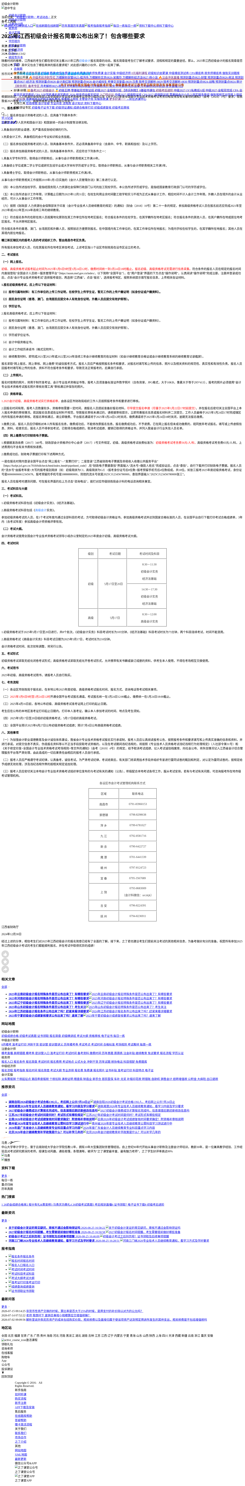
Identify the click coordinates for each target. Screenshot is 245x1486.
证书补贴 (111, 1070)
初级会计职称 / (27, 17)
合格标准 (109, 1044)
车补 (117, 1079)
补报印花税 (134, 1079)
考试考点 (85, 1044)
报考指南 (20, 1070)
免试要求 (154, 1053)
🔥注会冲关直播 (169, 77)
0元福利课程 (139, 73)
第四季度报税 (41, 1079)
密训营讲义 (56, 1044)
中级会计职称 (17, 19)
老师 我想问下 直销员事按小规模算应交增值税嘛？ (58, 1315)
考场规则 (122, 1044)
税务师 (13, 28)
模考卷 (30, 1053)
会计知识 (78, 103)
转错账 (146, 1079)
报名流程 (166, 1053)
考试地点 (68, 1061)
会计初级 (24, 100)
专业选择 (68, 1070)
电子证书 (107, 1035)
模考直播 (7, 1053)
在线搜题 (31, 103)
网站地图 (20, 1450)
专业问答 (56, 103)
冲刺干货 (33, 1044)
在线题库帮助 (23, 1415)
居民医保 (108, 1079)
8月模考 (6, 1044)
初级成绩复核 (103, 107)
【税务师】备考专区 (27, 86)
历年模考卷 (71, 1044)
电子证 (149, 1070)
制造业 (88, 1079)
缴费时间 (96, 1053)
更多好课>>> (117, 99)
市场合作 (20, 1437)
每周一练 (145, 1044)
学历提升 (14, 41)
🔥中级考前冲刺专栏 (42, 77)
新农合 (97, 1079)
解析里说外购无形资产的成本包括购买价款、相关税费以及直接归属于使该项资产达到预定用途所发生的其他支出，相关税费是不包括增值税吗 (116, 1319)
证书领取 (43, 1035)
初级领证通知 (64, 107)
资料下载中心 (92, 103)
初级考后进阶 (165, 90)
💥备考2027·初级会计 (40, 90)
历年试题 (105, 1061)
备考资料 (83, 1053)
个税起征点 (24, 1079)
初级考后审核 (120, 107)
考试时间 (97, 1044)
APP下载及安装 (25, 1407)
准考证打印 (19, 1044)
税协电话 (117, 1061)
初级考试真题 (28, 1035)
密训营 (44, 1044)
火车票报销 (9, 1079)
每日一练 (119, 1035)
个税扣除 (56, 1079)
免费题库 (141, 1061)
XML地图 (21, 1454)
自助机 (156, 1079)
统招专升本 (16, 57)
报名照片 (99, 1070)
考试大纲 (83, 1035)
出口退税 (212, 1079)
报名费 (79, 1070)
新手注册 (20, 1403)
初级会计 (84, 60)
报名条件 (20, 1061)
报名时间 (32, 1070)
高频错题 (20, 1053)
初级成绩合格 (10, 1035)
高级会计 (41, 510)
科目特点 (139, 1070)
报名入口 (7, 1061)
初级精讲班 (69, 1035)
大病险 (202, 1079)
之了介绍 (20, 1441)
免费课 (88, 1070)
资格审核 (95, 1035)
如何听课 (20, 1394)
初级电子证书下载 (43, 107)
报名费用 (56, 1061)
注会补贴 (129, 1053)
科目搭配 (129, 1061)
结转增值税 (180, 1079)
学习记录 (7, 118)
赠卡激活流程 (23, 1424)
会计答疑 (44, 103)
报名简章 (56, 1035)
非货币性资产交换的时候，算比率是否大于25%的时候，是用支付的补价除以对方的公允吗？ (84, 1311)
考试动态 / (44, 17)
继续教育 (142, 1053)
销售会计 (167, 1079)
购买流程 (20, 1398)
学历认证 (178, 1053)
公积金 (192, 1079)
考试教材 (134, 1044)
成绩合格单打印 (83, 107)
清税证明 (68, 1079)
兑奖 (124, 1079)
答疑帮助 (20, 1420)
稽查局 (78, 1079)
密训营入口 (42, 1053)
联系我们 (20, 1433)
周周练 (118, 1053)
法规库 (67, 103)
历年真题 (108, 1053)
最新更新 (20, 1459)
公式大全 (81, 1061)
